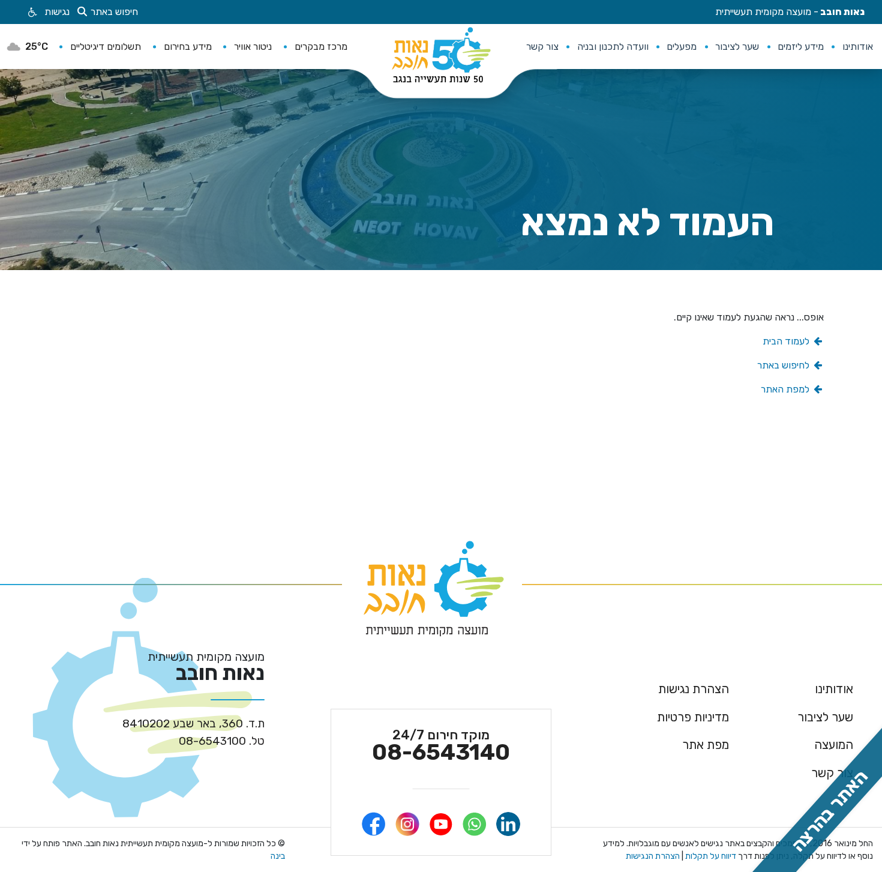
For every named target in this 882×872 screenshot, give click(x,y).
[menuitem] (857, 46)
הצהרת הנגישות (653, 856)
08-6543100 (222, 741)
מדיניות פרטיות (693, 717)
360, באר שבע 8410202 (193, 724)
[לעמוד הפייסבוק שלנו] (374, 824)
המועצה (833, 745)
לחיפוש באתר (784, 365)
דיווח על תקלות (709, 856)
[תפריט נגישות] (31, 12)
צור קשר (832, 773)
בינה (278, 856)
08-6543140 (441, 746)
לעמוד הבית (787, 341)
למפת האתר (786, 389)
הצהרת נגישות (693, 689)
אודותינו (834, 689)
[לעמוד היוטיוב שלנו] (441, 824)
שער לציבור (825, 717)
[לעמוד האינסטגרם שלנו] (407, 824)
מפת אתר (705, 745)
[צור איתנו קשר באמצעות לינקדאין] (508, 824)
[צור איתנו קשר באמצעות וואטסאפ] (475, 824)
